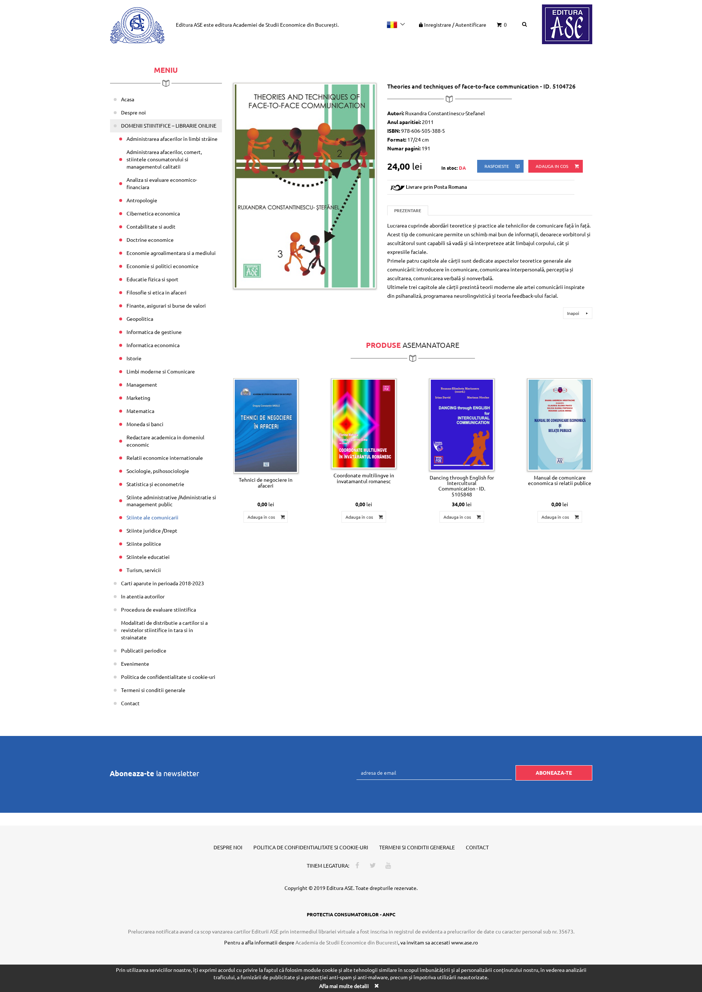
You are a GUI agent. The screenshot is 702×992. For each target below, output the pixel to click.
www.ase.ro (464, 942)
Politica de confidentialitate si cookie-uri (168, 676)
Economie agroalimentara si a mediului (171, 252)
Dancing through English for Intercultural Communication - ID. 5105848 (462, 485)
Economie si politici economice (163, 266)
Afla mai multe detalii (344, 985)
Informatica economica (153, 345)
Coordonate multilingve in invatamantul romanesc (363, 478)
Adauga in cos (552, 166)
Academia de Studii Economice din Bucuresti (346, 942)
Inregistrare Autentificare (455, 24)
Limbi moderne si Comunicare (161, 371)
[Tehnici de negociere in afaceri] (265, 426)
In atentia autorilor (143, 596)
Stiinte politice (144, 543)
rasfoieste (497, 166)
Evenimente (135, 663)
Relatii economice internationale (165, 457)
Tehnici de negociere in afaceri (265, 482)
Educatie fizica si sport (152, 279)
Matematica (140, 410)
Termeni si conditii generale (153, 690)
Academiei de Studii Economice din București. (286, 24)
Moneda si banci (145, 424)
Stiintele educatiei (148, 556)
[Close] (376, 985)
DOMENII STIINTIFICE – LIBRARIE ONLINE (168, 125)
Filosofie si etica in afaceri (156, 292)
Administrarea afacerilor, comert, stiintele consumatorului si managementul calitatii (164, 159)
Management (142, 384)
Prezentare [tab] (407, 210)
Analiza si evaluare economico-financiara (162, 183)
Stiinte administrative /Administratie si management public (171, 501)
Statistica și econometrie (155, 484)
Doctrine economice (150, 239)
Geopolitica (140, 318)
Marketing (138, 397)
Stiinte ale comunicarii (152, 517)
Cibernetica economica (153, 213)
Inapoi (573, 313)
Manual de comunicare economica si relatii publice (559, 480)
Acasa (127, 99)
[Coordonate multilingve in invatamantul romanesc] (363, 423)
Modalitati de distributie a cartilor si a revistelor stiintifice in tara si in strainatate (164, 629)
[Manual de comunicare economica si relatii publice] (559, 424)
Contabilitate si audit (151, 226)
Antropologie (142, 200)
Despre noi (133, 112)
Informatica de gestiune (154, 331)
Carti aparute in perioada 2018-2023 (162, 583)
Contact (130, 703)
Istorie (134, 358)
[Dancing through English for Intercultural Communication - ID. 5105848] (461, 424)
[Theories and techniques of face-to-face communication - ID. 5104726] (305, 185)
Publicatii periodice (143, 650)
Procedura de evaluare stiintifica (158, 609)
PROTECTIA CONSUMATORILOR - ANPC (351, 914)
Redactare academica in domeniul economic (165, 441)
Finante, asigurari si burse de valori (166, 305)
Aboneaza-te (554, 772)
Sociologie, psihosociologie (158, 470)
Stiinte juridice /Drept (152, 530)
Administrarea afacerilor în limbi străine (172, 138)
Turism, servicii (144, 570)
